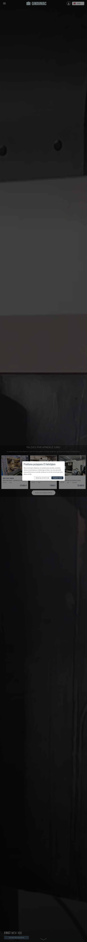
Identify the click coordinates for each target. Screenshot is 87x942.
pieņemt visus (57, 478)
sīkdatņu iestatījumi (42, 478)
